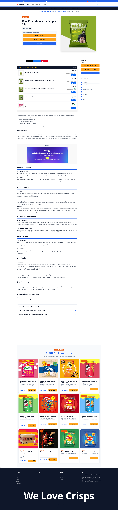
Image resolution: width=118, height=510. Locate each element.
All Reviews (18, 475)
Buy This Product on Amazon (39, 35)
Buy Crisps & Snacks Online (47, 11)
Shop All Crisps (43, 8)
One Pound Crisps (24, 4)
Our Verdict (85, 94)
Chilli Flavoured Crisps (62, 11)
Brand (17, 477)
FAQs (84, 99)
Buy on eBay (39, 43)
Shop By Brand (54, 8)
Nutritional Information (87, 89)
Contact (61, 477)
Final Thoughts (85, 96)
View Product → (23, 390)
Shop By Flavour (64, 8)
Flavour (55, 11)
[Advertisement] (47, 328)
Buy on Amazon (32, 390)
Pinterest (45, 61)
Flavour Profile (85, 87)
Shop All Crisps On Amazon (39, 39)
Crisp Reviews (74, 8)
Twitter (30, 61)
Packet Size (18, 483)
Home (40, 11)
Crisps (17, 479)
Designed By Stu (68, 504)
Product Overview (86, 84)
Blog (61, 475)
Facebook (38, 61)
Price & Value (85, 92)
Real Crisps (19, 115)
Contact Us (40, 475)
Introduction (85, 82)
